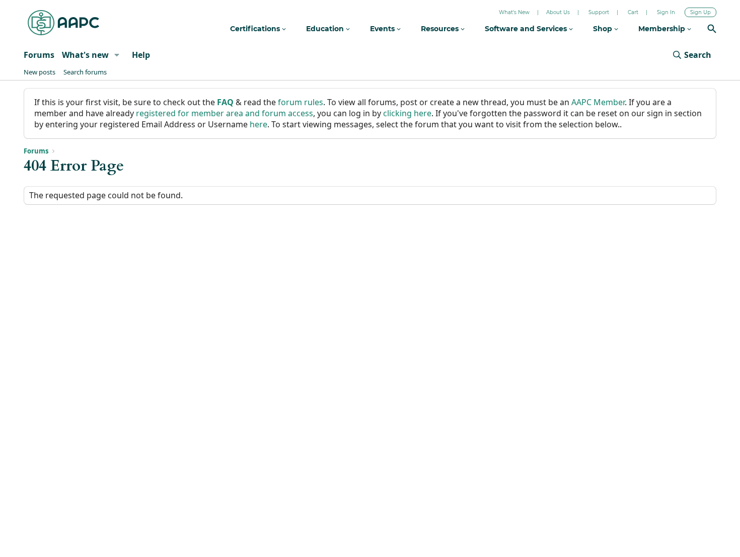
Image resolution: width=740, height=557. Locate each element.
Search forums (85, 71)
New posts (39, 71)
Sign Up (700, 12)
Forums (39, 54)
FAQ (225, 102)
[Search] (711, 30)
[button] (117, 54)
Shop (603, 28)
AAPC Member (598, 102)
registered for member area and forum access (224, 113)
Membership (662, 28)
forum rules (300, 102)
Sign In (666, 12)
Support (598, 12)
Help (141, 54)
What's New (514, 12)
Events (383, 28)
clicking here (407, 113)
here (258, 124)
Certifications (256, 28)
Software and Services (527, 28)
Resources (441, 28)
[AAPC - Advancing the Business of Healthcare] (63, 22)
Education (326, 28)
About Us (558, 12)
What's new (85, 54)
